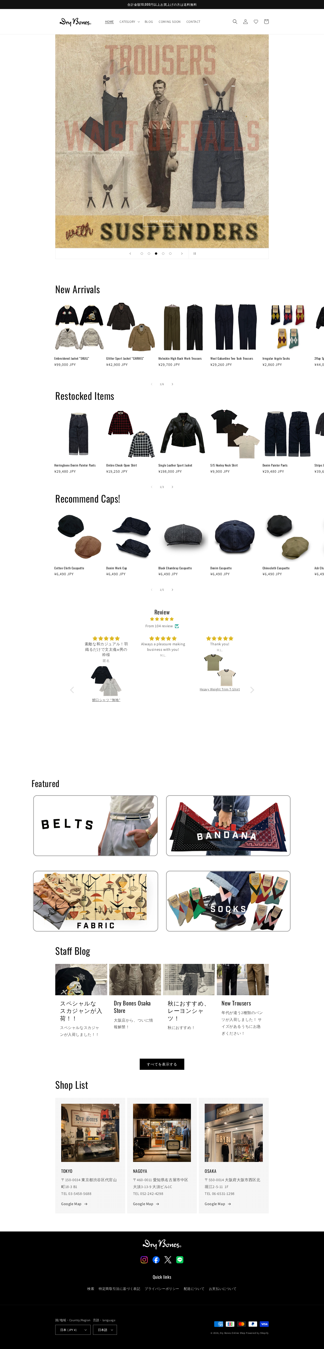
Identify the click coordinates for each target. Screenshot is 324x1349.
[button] (129, 22)
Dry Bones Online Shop (232, 1333)
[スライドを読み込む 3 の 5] (156, 253)
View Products (162, 221)
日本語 (102, 1330)
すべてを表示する (162, 1064)
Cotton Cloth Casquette (69, 568)
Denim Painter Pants (275, 465)
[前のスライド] (130, 253)
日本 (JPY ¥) (68, 1330)
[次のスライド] (182, 253)
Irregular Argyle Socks (276, 358)
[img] (162, 619)
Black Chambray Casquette (175, 568)
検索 (90, 1289)
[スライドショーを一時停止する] (194, 253)
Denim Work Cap (116, 568)
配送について (194, 1289)
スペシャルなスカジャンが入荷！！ (81, 1010)
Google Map (71, 1203)
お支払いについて (223, 1289)
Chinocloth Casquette (276, 568)
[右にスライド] (172, 384)
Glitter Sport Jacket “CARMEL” (125, 358)
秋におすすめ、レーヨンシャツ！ (189, 1010)
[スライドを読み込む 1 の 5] (141, 253)
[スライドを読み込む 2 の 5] (149, 253)
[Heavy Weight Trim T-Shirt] (218, 670)
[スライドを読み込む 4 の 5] (163, 253)
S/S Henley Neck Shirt (224, 465)
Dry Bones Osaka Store (132, 1006)
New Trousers (236, 1003)
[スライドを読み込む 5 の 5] (170, 253)
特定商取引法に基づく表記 (119, 1289)
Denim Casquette (220, 568)
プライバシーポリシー (162, 1289)
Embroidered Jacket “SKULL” (71, 358)
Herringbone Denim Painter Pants (75, 465)
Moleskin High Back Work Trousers (180, 358)
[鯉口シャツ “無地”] (105, 681)
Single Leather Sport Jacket (175, 465)
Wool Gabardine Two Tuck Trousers (231, 358)
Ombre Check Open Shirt (121, 465)
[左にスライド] (151, 384)
